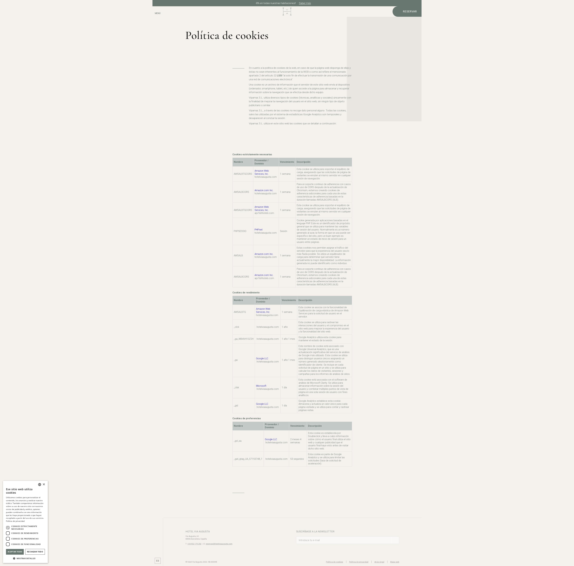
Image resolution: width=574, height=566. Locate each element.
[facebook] (158, 545)
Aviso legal (379, 562)
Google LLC (262, 358)
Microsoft (261, 385)
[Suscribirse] (395, 540)
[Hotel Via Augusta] (287, 11)
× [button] (44, 484)
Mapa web (394, 562)
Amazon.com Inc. (264, 190)
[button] (25, 558)
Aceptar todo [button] (15, 551)
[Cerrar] (418, 3)
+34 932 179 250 (194, 544)
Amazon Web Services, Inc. (262, 172)
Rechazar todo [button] (35, 551)
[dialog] (25, 522)
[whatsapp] (158, 553)
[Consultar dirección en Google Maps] (157, 22)
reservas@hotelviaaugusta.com (219, 544)
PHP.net (258, 229)
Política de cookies (334, 562)
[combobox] (39, 484)
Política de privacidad (358, 562)
